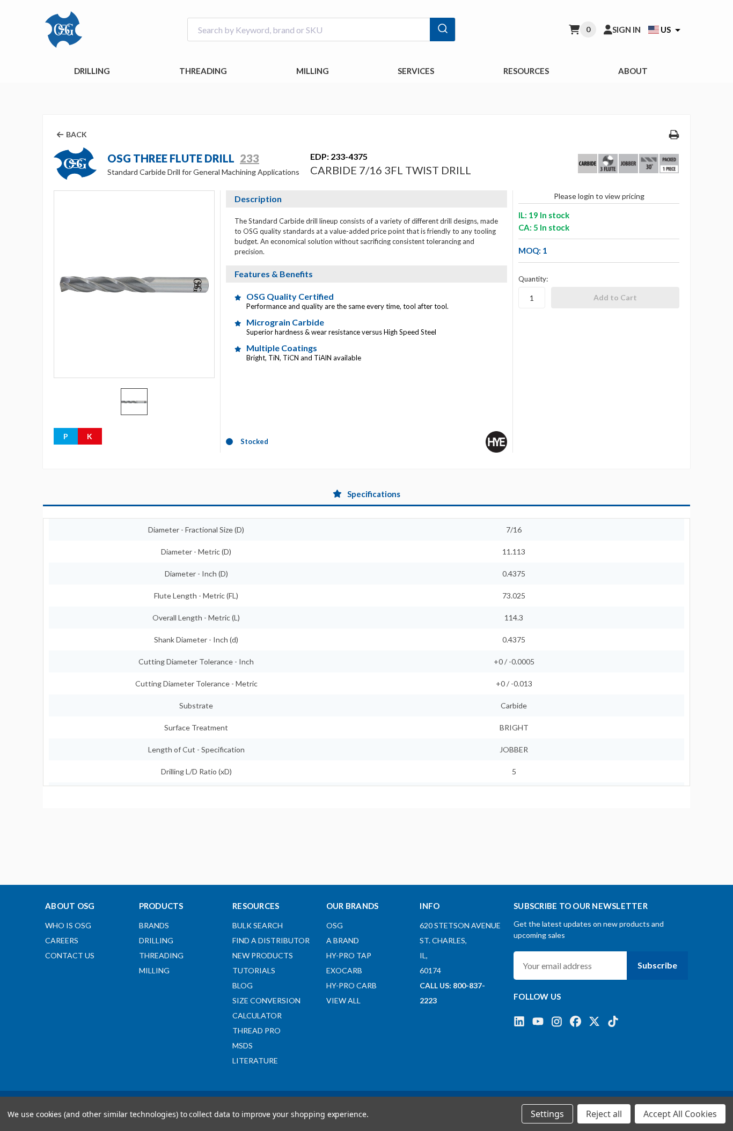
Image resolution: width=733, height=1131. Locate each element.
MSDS (242, 1045)
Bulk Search (257, 925)
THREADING (203, 71)
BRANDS (154, 925)
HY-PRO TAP (348, 955)
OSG (334, 925)
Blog (242, 985)
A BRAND (342, 940)
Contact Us (69, 955)
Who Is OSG (68, 925)
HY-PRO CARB (351, 985)
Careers (61, 940)
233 (249, 158)
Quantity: (533, 279)
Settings (547, 1114)
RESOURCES (526, 71)
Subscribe (657, 965)
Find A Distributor (271, 940)
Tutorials (253, 970)
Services (416, 71)
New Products (262, 955)
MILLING (312, 71)
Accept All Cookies (680, 1114)
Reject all (604, 1114)
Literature (255, 1060)
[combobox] (321, 30)
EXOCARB (344, 970)
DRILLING (92, 71)
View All (343, 1000)
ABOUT (633, 71)
